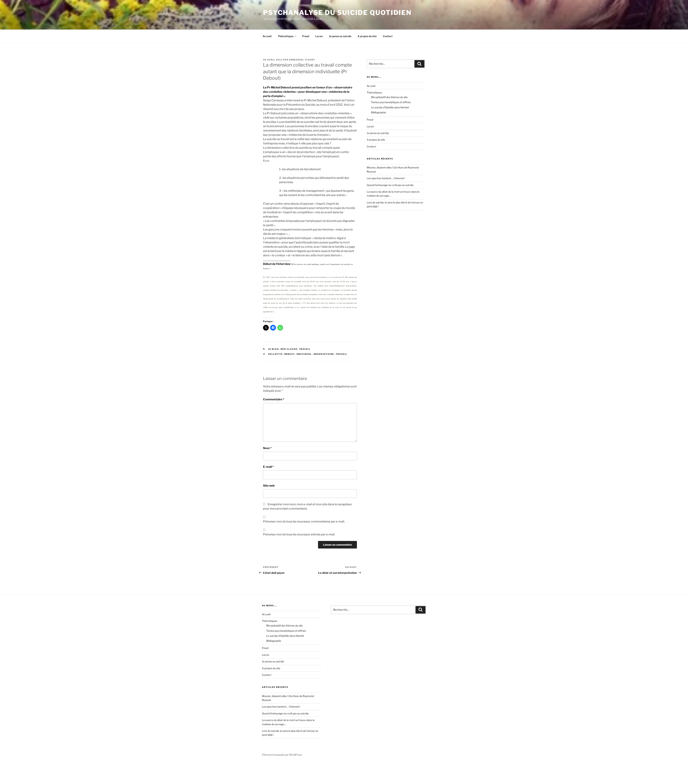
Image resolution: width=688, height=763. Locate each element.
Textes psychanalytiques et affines (391, 102)
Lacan (319, 36)
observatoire (324, 354)
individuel (304, 354)
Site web (269, 485)
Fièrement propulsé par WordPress (282, 754)
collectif (275, 354)
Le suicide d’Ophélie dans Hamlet (390, 107)
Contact (388, 36)
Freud (305, 36)
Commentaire (273, 399)
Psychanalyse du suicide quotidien (337, 13)
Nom (267, 448)
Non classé (289, 349)
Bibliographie (378, 112)
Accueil (267, 36)
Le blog (273, 349)
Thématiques (285, 36)
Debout (289, 354)
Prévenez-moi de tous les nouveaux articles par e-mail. (299, 534)
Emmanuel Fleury (302, 59)
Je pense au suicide (340, 36)
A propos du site (367, 36)
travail (305, 349)
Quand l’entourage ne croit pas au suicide (390, 185)
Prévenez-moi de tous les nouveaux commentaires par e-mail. (304, 521)
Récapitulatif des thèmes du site (389, 97)
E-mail (268, 466)
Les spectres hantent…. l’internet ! (386, 178)
